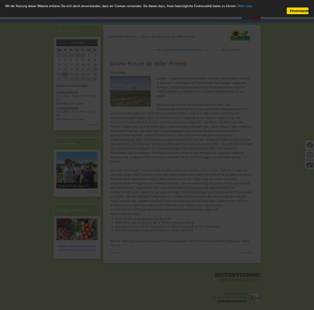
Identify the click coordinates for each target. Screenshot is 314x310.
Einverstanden (299, 11)
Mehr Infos (245, 6)
